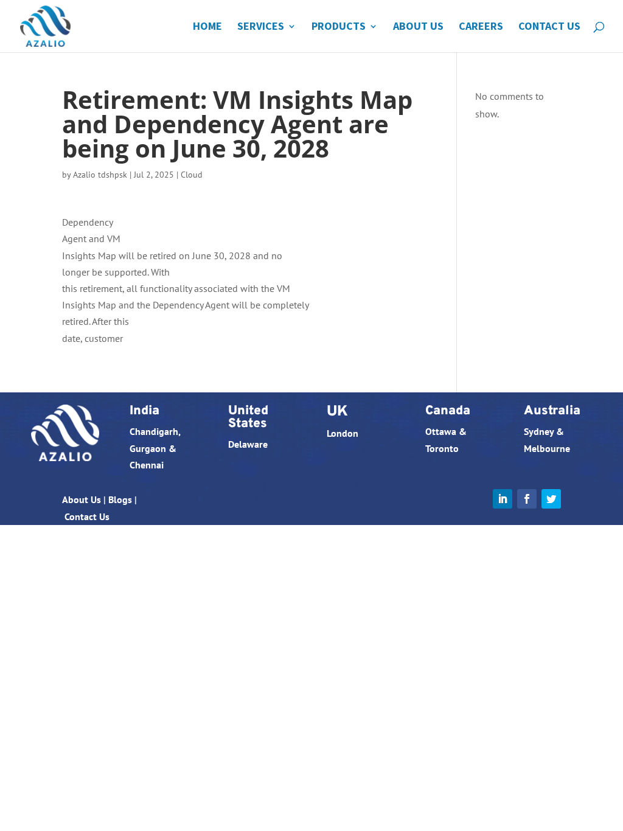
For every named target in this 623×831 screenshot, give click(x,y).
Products (339, 27)
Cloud (192, 174)
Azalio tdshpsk (100, 174)
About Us (418, 27)
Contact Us (549, 27)
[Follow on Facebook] (527, 499)
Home (207, 27)
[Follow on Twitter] (551, 499)
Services (260, 27)
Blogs (120, 499)
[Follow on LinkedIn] (502, 499)
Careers (481, 27)
